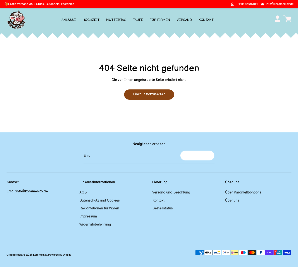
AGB (83, 192)
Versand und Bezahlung (171, 192)
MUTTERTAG (116, 20)
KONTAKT (206, 20)
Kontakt (158, 201)
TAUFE (138, 20)
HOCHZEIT (90, 20)
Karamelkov (40, 255)
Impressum (88, 216)
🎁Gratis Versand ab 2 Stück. (39, 4)
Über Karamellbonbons (243, 192)
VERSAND (184, 20)
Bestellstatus (162, 208)
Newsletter (197, 155)
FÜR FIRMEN (160, 20)
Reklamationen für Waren (99, 208)
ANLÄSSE (69, 20)
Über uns (232, 201)
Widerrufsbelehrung (95, 224)
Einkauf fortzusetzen (149, 94)
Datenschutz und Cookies (99, 201)
